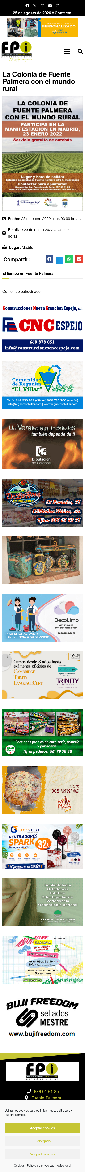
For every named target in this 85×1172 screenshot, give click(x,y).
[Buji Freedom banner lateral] (42, 1016)
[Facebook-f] (27, 5)
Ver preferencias (42, 1153)
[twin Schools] (42, 674)
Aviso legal (64, 1165)
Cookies (19, 1165)
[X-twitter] (35, 5)
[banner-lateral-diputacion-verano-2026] (42, 443)
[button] (67, 51)
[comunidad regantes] (42, 385)
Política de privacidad (41, 1165)
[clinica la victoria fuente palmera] (42, 901)
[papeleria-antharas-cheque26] (42, 959)
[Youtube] (50, 5)
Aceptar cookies (42, 1127)
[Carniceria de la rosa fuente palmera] (42, 502)
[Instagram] (42, 5)
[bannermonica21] (42, 617)
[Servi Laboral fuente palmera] (42, 27)
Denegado (43, 1140)
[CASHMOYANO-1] (42, 732)
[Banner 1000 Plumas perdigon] (42, 559)
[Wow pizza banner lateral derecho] (42, 789)
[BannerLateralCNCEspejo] (42, 327)
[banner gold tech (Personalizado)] (42, 845)
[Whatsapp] (57, 5)
